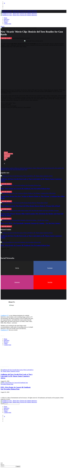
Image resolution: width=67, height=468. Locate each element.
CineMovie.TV (5, 315)
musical (6, 152)
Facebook (49, 268)
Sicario (6, 158)
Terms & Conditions (9, 353)
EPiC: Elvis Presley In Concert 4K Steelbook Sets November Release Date (25, 188)
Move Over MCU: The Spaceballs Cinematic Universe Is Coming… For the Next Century (30, 223)
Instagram (17, 282)
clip (5, 159)
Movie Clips (6, 38)
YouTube (50, 282)
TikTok (17, 268)
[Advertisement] (33, 68)
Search (2, 403)
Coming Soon (7, 23)
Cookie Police (7, 358)
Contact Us (7, 361)
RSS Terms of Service (9, 355)
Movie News (6, 184)
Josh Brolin (7, 156)
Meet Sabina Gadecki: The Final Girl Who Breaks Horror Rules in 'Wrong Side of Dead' (30, 206)
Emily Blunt (7, 155)
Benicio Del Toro (8, 153)
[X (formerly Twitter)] (4, 164)
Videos (6, 22)
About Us (6, 359)
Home (5, 17)
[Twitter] (4, 3)
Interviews (6, 19)
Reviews (6, 20)
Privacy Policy (7, 356)
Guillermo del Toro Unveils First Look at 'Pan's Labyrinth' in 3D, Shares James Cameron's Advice (16, 376)
